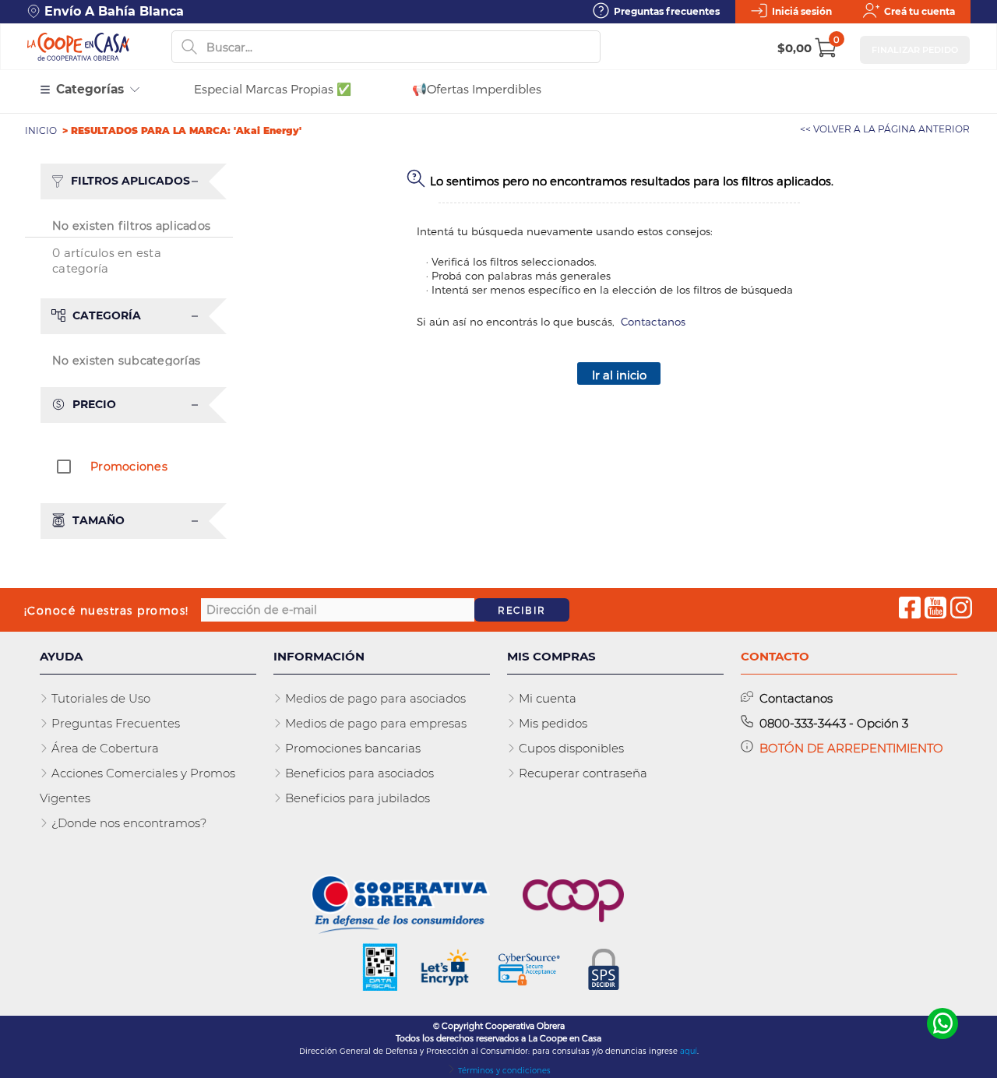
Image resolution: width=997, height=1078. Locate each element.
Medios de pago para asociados (374, 698)
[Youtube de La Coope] (935, 609)
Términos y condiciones (503, 1070)
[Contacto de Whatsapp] (942, 1023)
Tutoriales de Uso (99, 698)
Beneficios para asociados (358, 773)
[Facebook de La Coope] (910, 609)
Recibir (522, 609)
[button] (136, 181)
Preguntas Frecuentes (114, 723)
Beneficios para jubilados (356, 798)
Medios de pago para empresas (374, 723)
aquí (688, 1050)
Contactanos (653, 321)
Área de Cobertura (103, 748)
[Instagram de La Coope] (961, 609)
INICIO (42, 130)
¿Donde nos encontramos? (127, 823)
